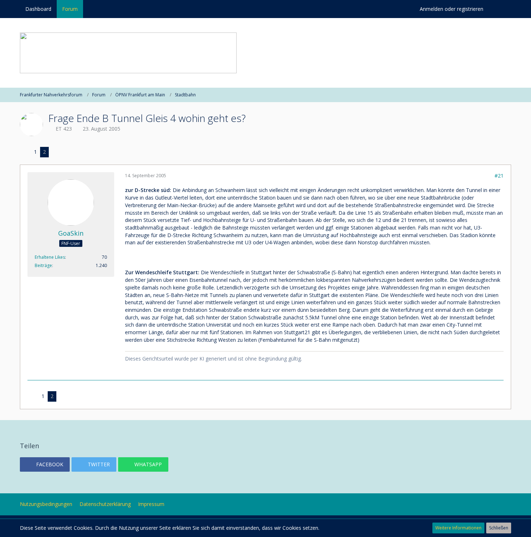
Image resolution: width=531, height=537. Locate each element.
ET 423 (64, 128)
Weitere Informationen (458, 528)
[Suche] (500, 9)
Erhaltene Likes (50, 257)
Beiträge (43, 265)
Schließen (498, 528)
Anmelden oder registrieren (451, 8)
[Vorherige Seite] (25, 152)
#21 (499, 175)
